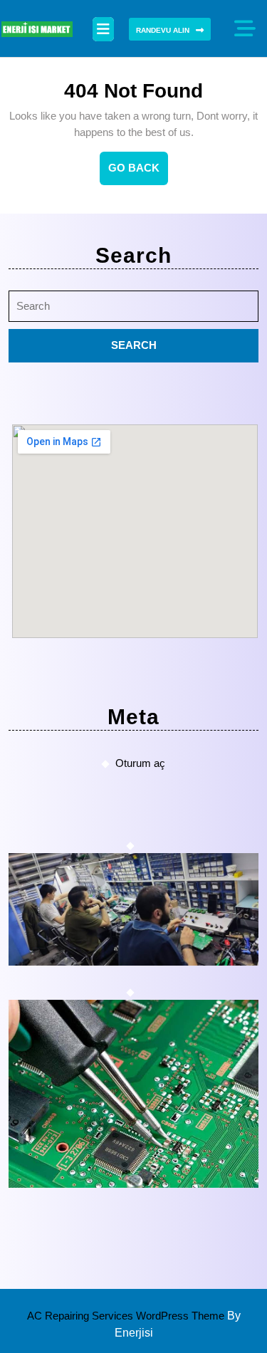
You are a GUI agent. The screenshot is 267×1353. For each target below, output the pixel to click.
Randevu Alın (162, 30)
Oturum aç (140, 763)
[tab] (103, 29)
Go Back (138, 173)
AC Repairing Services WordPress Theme (127, 1316)
